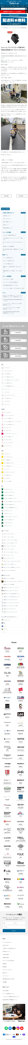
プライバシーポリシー (7, 969)
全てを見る (23, 212)
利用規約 (5, 963)
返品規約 (5, 966)
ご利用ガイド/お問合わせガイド (9, 948)
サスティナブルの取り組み (8, 960)
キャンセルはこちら (7, 942)
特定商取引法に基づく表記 (8, 978)
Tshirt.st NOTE (5, 27)
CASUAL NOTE (6, 957)
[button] (1, 3)
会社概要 (5, 982)
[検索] (26, 9)
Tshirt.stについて (6, 951)
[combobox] (14, 9)
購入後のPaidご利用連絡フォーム (10, 999)
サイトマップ (5, 975)
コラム (10, 27)
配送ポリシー (5, 972)
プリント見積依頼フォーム (8, 993)
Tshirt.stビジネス (11, 1039)
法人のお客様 (5, 990)
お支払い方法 (5, 945)
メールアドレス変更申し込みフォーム (11, 996)
